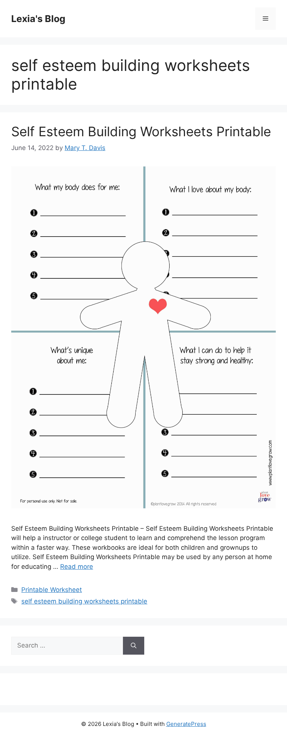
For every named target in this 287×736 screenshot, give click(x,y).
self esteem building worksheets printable (84, 601)
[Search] (133, 646)
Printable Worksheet (51, 589)
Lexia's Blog (38, 18)
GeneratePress (186, 723)
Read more (76, 566)
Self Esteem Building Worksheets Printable (141, 131)
